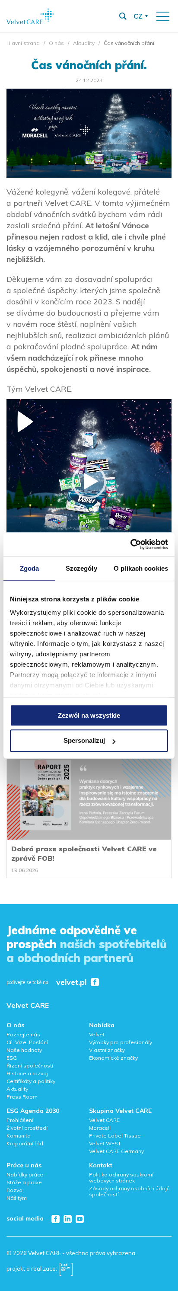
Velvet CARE (27, 1005)
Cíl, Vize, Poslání (27, 1042)
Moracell (100, 1128)
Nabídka (101, 1025)
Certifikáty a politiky (30, 1081)
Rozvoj (15, 1190)
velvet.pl (71, 982)
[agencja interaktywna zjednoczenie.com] (66, 1268)
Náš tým (16, 1198)
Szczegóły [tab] (81, 568)
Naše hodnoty (24, 1050)
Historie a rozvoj (27, 1073)
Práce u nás (23, 1165)
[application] (89, 481)
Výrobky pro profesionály (120, 1042)
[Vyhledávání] (122, 16)
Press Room (22, 1096)
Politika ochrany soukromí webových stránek (121, 1177)
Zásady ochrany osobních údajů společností (129, 1191)
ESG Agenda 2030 (32, 1111)
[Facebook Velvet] (95, 982)
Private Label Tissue (115, 1135)
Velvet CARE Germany (116, 1151)
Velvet (97, 1034)
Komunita (18, 1135)
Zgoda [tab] (29, 568)
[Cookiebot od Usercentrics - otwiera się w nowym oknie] (130, 544)
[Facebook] (55, 1219)
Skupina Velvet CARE (120, 1111)
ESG (11, 1058)
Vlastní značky (107, 1050)
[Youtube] (80, 1219)
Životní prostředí (27, 1128)
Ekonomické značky (113, 1058)
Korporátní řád (24, 1143)
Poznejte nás (23, 1034)
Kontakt (100, 1165)
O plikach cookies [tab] (141, 568)
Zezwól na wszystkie (89, 715)
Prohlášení (19, 1120)
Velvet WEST (105, 1143)
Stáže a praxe (24, 1182)
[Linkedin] (68, 1219)
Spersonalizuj (84, 741)
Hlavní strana (23, 43)
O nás (56, 43)
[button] (89, 481)
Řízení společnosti (29, 1065)
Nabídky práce (24, 1174)
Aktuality (84, 43)
